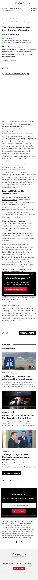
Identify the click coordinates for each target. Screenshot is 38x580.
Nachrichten (11, 19)
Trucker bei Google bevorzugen (15, 74)
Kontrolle (18, 177)
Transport (20, 19)
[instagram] (21, 541)
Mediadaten (7, 563)
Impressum (5, 575)
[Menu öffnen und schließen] (3, 3)
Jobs (19, 563)
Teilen (7, 68)
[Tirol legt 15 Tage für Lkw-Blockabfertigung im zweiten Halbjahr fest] (19, 439)
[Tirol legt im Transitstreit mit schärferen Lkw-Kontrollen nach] (19, 361)
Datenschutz (18, 575)
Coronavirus (28, 141)
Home (4, 19)
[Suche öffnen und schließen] (29, 3)
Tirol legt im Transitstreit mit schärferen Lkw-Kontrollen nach (17, 377)
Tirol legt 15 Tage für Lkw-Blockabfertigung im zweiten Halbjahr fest (16, 457)
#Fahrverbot (8, 348)
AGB (12, 575)
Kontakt (28, 563)
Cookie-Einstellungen (30, 575)
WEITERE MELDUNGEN (12, 473)
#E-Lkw (13, 412)
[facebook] (16, 541)
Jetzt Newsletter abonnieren (15, 289)
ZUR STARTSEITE (27, 333)
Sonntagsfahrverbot (9, 129)
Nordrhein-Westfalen (9, 200)
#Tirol (12, 451)
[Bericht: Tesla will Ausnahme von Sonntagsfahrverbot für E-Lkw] (19, 400)
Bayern (5, 191)
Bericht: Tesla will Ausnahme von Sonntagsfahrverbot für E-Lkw (18, 416)
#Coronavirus (17, 481)
